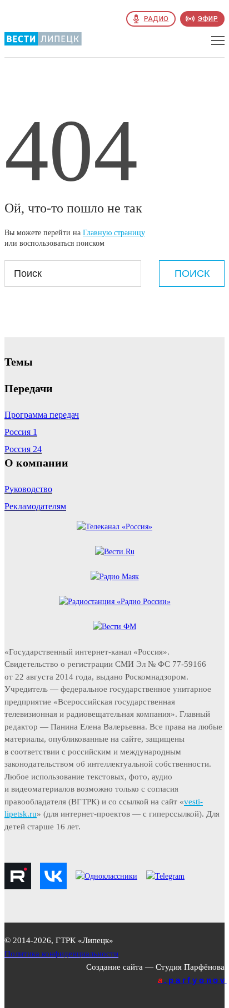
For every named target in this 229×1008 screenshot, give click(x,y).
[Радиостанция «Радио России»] (115, 601)
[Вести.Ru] (115, 552)
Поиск (192, 273)
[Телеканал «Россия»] (114, 527)
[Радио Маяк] (115, 576)
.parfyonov (192, 980)
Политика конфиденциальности (61, 953)
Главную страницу (114, 233)
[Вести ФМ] (114, 626)
